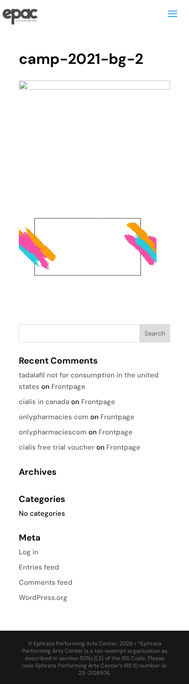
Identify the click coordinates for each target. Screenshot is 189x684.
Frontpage (68, 386)
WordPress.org (43, 597)
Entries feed (39, 567)
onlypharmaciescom (53, 432)
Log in (29, 552)
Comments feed (45, 582)
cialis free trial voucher (56, 447)
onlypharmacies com (54, 417)
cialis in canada (44, 401)
